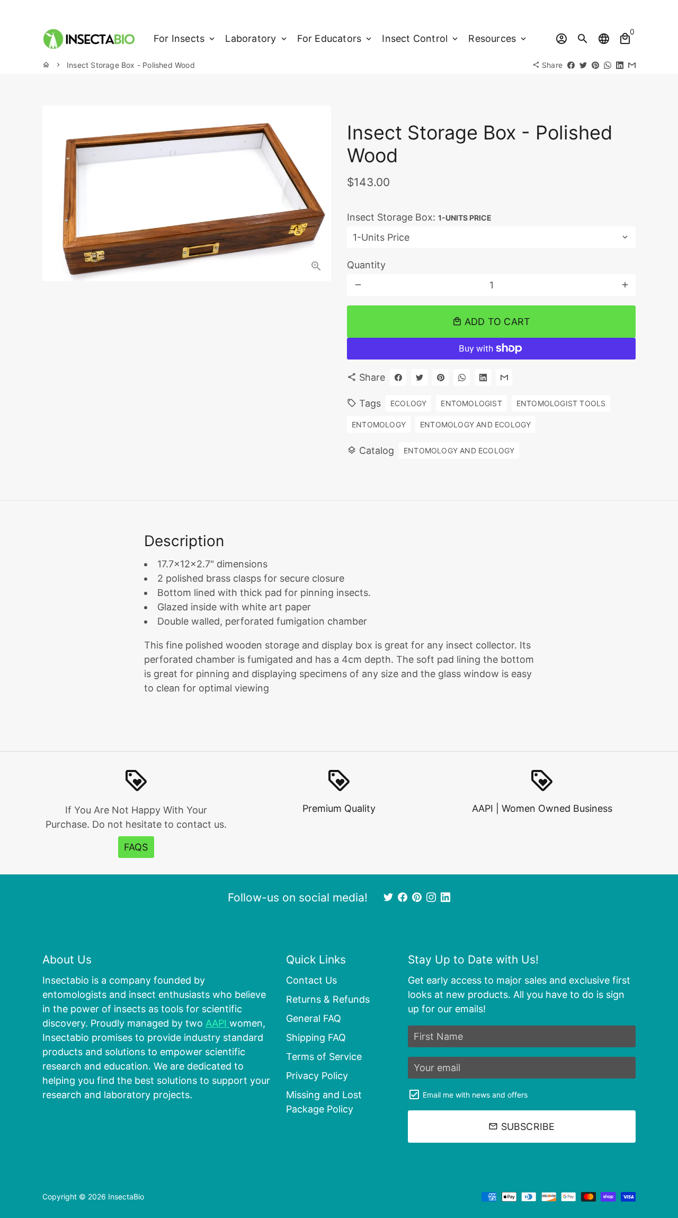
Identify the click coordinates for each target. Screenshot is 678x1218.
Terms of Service (324, 1056)
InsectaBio (126, 1196)
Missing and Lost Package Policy (324, 1102)
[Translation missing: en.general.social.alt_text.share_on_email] (632, 64)
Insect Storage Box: (419, 217)
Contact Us (311, 980)
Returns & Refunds (328, 999)
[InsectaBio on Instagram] (431, 897)
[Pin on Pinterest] (595, 64)
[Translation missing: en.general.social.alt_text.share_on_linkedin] (619, 64)
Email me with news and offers (475, 1094)
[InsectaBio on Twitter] (388, 897)
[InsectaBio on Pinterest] (417, 897)
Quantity (366, 264)
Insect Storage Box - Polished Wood (131, 64)
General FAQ (313, 1018)
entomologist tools (561, 403)
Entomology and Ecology (459, 450)
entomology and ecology (475, 424)
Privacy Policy (317, 1075)
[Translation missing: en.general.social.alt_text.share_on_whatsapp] (607, 64)
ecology (408, 403)
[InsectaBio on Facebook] (402, 897)
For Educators (335, 38)
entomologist (471, 403)
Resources (498, 38)
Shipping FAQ (316, 1037)
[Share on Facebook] (571, 64)
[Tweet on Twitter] (583, 64)
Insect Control (421, 38)
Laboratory (256, 38)
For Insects (185, 38)
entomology (379, 424)
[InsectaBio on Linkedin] (445, 897)
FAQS (136, 847)
